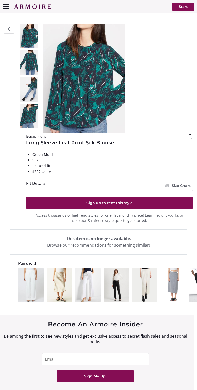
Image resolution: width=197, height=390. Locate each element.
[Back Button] (9, 29)
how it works (167, 215)
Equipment (36, 136)
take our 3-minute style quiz (97, 220)
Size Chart (181, 185)
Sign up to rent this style (109, 203)
